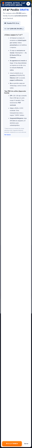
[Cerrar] (28, 4)
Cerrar (26, 444)
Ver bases (7, 135)
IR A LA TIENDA (12, 444)
